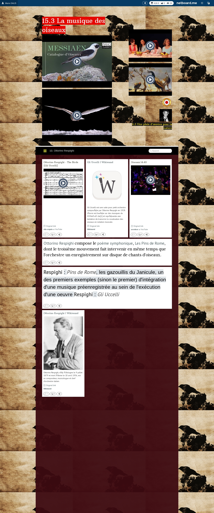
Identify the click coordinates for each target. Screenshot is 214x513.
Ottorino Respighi (59, 243)
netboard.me (187, 3)
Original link (51, 226)
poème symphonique (115, 243)
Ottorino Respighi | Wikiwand (61, 313)
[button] (208, 3)
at (53, 229)
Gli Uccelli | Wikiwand (100, 162)
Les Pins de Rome (149, 243)
